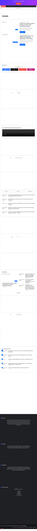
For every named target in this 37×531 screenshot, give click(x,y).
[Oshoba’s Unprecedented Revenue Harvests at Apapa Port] (5, 369)
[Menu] (1, 9)
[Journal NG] (18, 8)
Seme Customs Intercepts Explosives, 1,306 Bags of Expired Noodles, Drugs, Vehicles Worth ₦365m (29, 275)
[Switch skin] (34, 9)
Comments (30, 191)
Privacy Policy (31, 527)
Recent (6, 191)
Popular (18, 191)
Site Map (34, 527)
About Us (16, 527)
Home (13, 527)
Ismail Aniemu (22, 22)
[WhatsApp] (21, 426)
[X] (16, 426)
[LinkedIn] (17, 426)
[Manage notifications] (2, 529)
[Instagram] (19, 426)
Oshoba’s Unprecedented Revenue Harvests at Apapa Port (18, 367)
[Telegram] (20, 426)
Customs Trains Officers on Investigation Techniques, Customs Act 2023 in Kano (29, 281)
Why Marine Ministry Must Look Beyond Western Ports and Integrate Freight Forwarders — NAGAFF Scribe (20, 364)
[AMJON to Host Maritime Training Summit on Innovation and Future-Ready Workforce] (5, 204)
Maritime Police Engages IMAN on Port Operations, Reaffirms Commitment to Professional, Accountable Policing (21, 195)
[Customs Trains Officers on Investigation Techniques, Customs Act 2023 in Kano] (21, 281)
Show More (18, 292)
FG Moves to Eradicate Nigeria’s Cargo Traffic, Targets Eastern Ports (20, 359)
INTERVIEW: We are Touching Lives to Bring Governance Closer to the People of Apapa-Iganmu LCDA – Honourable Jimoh (29, 287)
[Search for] (35, 9)
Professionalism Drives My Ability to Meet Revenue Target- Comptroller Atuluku (9, 284)
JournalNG (5, 525)
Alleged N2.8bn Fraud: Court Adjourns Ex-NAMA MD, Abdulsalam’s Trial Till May (27, 37)
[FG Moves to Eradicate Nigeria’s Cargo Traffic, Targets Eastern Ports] (5, 360)
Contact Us (26, 527)
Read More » (22, 44)
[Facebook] (15, 426)
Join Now (18, 3)
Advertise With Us (21, 527)
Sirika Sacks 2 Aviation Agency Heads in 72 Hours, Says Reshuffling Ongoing (27, 25)
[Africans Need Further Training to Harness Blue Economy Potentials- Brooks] (5, 356)
